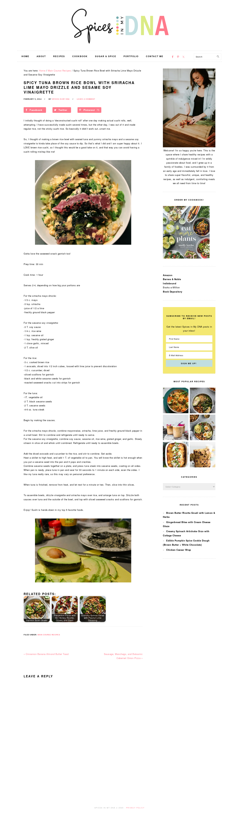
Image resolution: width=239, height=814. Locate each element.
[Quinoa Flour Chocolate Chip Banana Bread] (202, 466)
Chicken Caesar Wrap (178, 549)
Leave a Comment (86, 99)
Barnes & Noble (172, 279)
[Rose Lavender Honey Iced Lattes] (175, 439)
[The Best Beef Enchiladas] (175, 466)
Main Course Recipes (49, 635)
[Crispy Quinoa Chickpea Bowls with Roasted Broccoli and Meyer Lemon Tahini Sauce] (202, 412)
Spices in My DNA (119, 25)
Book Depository (172, 291)
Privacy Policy (135, 808)
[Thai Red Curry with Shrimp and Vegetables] (175, 412)
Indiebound (169, 283)
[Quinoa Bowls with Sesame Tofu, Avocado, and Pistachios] (202, 439)
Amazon (167, 275)
